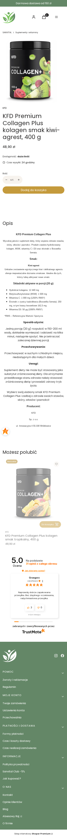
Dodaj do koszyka (33, 190)
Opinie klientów (12, 802)
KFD (5, 108)
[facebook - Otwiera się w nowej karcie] (62, 656)
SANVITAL (7, 32)
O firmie (8, 823)
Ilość (5, 173)
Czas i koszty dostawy (16, 741)
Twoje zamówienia (14, 703)
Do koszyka (48, 524)
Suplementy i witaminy (26, 32)
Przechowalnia (12, 717)
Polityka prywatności (16, 764)
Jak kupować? (12, 778)
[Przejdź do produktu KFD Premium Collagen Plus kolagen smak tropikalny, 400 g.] (33, 493)
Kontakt (8, 795)
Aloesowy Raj (11, 816)
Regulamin (9, 687)
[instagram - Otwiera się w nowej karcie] (56, 656)
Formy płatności (13, 734)
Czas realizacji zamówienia (19, 748)
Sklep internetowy (32, 833)
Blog (5, 809)
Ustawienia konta (14, 710)
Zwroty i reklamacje (15, 680)
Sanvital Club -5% (14, 771)
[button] (23, 571)
